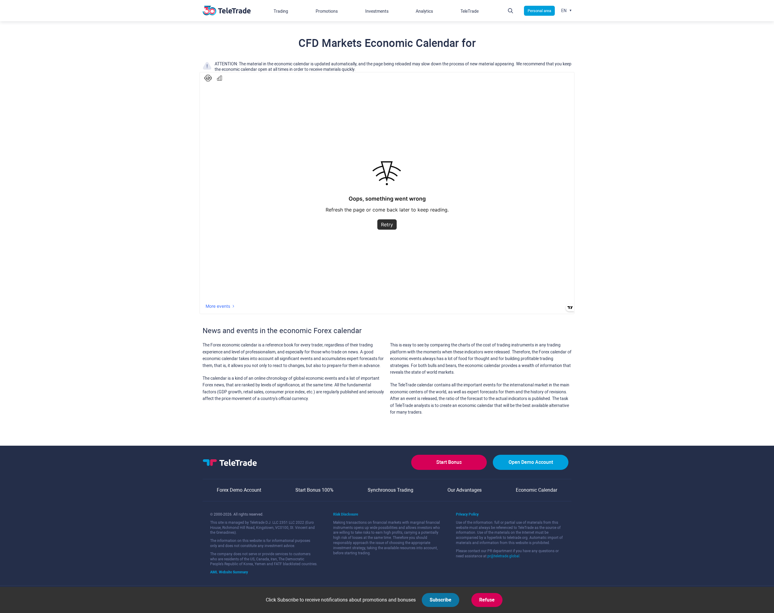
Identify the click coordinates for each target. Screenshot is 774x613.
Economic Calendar (536, 490)
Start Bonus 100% (314, 490)
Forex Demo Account (239, 490)
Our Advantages (464, 490)
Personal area (539, 10)
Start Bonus (449, 462)
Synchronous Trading (390, 490)
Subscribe (440, 600)
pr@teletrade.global (503, 556)
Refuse (487, 600)
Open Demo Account (531, 462)
